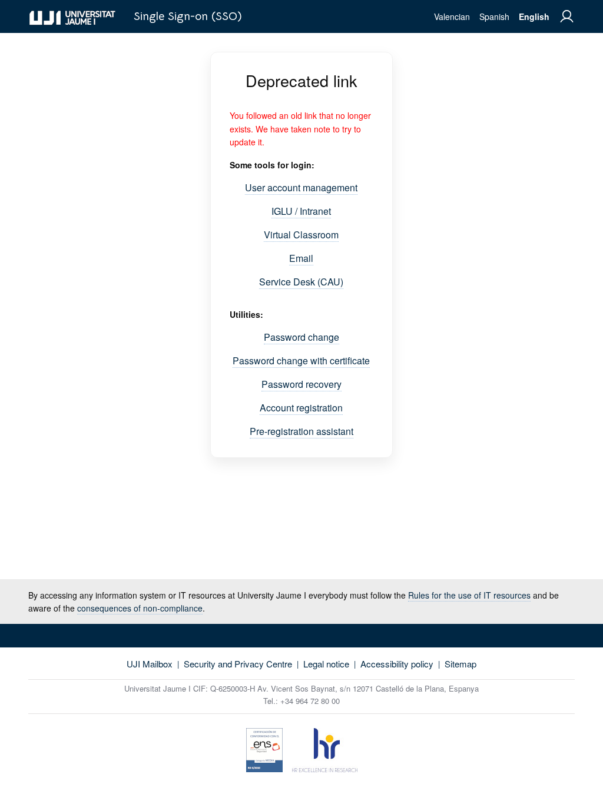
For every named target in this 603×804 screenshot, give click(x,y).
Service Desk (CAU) (301, 281)
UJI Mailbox (150, 663)
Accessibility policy (396, 663)
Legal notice (326, 663)
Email (301, 258)
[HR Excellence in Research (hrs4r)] (324, 752)
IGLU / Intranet (301, 211)
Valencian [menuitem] (452, 16)
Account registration (301, 407)
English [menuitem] (534, 16)
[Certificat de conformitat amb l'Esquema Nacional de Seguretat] (264, 752)
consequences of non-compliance (140, 608)
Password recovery (301, 384)
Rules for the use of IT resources (469, 595)
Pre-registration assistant (301, 431)
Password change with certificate (301, 360)
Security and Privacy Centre (238, 663)
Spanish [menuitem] (494, 16)
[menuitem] (567, 17)
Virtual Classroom (301, 234)
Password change (301, 337)
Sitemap (460, 663)
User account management (301, 187)
